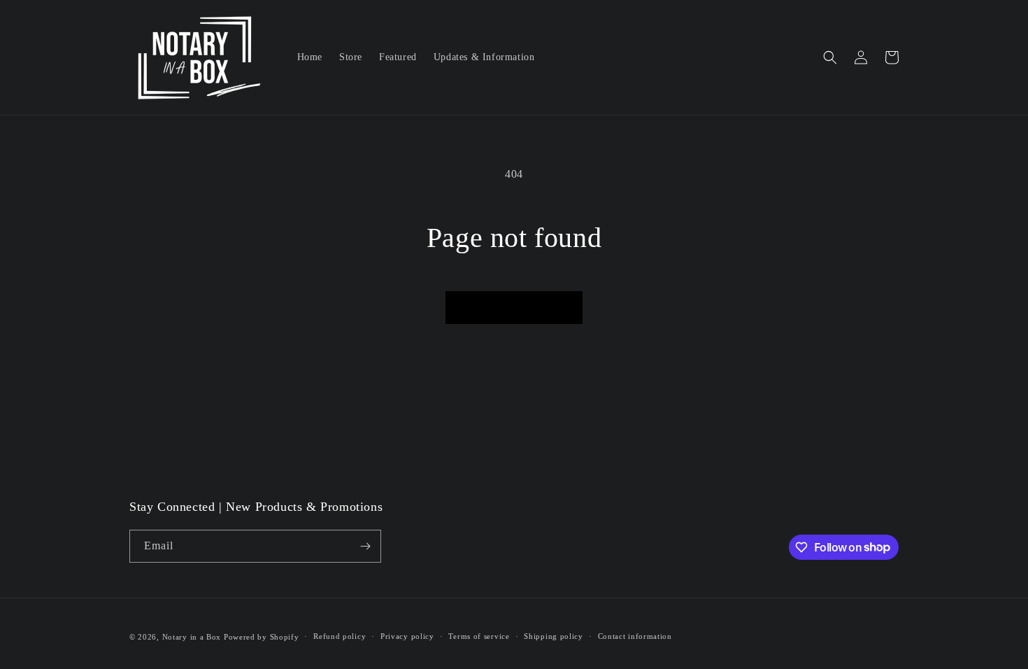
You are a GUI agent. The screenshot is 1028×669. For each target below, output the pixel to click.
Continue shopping (514, 307)
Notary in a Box (192, 637)
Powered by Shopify (261, 637)
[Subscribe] (365, 546)
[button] (830, 57)
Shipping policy (553, 636)
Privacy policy (407, 636)
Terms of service (478, 636)
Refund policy (339, 636)
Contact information (635, 636)
